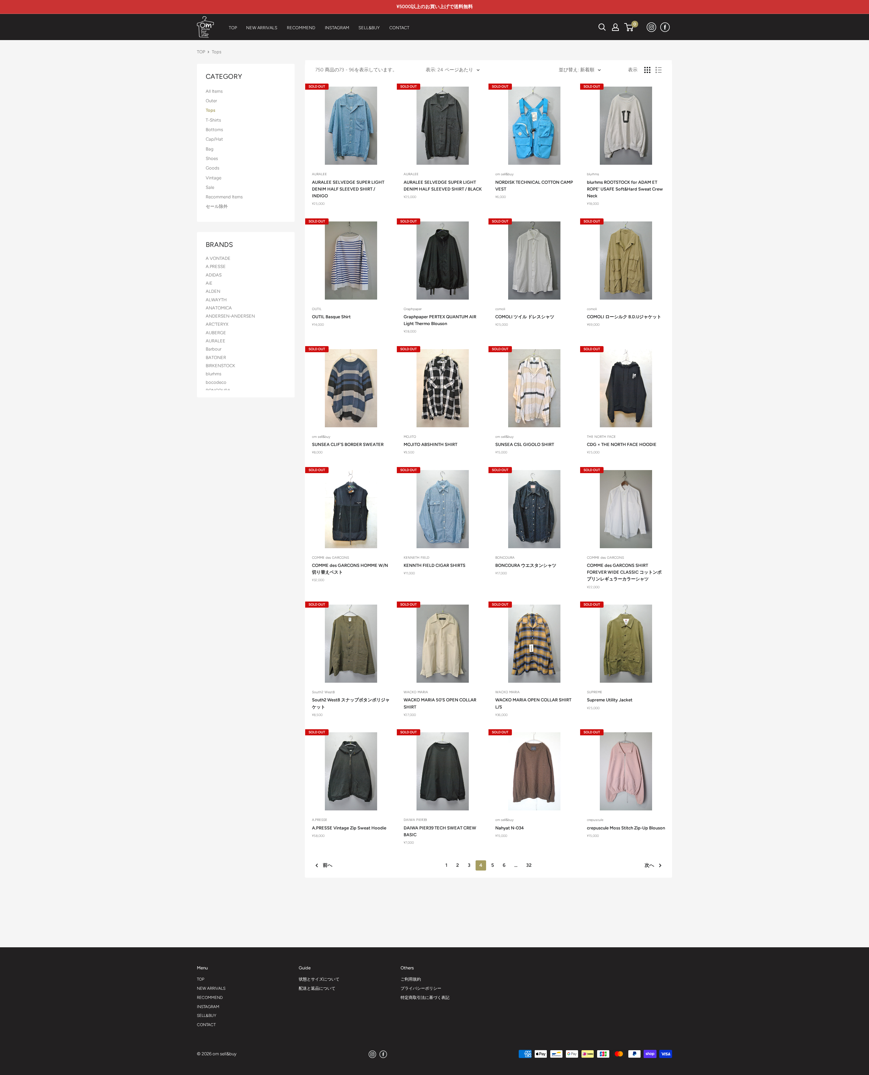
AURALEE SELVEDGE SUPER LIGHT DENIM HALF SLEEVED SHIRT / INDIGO (348, 189)
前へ (327, 865)
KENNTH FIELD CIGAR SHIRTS (434, 565)
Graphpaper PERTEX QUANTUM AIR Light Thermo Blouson (440, 320)
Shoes (212, 158)
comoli (500, 309)
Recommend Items (224, 196)
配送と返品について (317, 988)
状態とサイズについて (319, 979)
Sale (210, 187)
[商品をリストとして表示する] (658, 70)
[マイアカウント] (615, 27)
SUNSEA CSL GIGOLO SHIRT (524, 444)
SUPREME (594, 692)
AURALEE (215, 340)
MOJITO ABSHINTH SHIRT (430, 444)
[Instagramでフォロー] (652, 27)
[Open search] (602, 27)
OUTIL (316, 309)
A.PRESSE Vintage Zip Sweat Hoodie (349, 827)
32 (529, 865)
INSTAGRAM (208, 1006)
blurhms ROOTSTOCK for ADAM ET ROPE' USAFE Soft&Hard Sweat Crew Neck (625, 189)
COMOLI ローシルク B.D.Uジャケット (624, 316)
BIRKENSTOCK (220, 365)
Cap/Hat (214, 139)
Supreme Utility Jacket (609, 699)
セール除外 (217, 206)
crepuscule (595, 820)
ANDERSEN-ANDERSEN (230, 316)
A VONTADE (218, 258)
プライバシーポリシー (421, 988)
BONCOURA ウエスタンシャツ (525, 565)
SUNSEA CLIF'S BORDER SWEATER (348, 444)
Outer (211, 100)
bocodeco (216, 382)
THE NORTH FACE (601, 436)
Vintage (213, 177)
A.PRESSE (216, 266)
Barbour (213, 349)
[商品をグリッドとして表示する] (647, 70)
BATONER (216, 357)
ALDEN (213, 291)
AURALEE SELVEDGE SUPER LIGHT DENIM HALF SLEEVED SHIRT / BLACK (443, 186)
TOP (201, 51)
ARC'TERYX (217, 324)
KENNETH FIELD (416, 557)
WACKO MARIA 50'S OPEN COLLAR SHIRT (440, 703)
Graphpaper (413, 309)
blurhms (213, 373)
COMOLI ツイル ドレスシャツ (524, 316)
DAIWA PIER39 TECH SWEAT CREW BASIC (440, 831)
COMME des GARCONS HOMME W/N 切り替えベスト (350, 569)
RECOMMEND (210, 997)
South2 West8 (323, 692)
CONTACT (206, 1024)
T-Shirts (213, 120)
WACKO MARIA (416, 692)
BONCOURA (505, 557)
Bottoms (214, 129)
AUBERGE (216, 332)
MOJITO (410, 436)
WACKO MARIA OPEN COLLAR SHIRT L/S (533, 703)
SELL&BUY (206, 1015)
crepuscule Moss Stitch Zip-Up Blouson (626, 827)
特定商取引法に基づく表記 (425, 997)
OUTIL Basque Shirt (331, 316)
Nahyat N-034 (509, 827)
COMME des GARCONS (330, 557)
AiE (209, 283)
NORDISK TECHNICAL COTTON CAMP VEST (534, 186)
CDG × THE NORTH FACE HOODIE (622, 444)
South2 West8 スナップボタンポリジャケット (351, 703)
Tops (210, 110)
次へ (649, 865)
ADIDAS (214, 274)
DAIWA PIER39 (415, 820)
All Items (214, 91)
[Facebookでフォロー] (665, 27)
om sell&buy (504, 174)
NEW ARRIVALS (211, 988)
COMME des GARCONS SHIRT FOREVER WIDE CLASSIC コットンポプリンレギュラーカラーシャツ (624, 572)
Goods (212, 168)
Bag (210, 148)
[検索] (585, 27)
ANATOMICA (219, 307)
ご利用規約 (411, 979)
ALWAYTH (216, 299)
